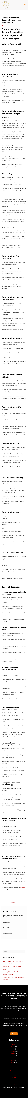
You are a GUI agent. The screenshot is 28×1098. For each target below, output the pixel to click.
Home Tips (13, 1058)
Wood (3, 25)
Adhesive (13, 1044)
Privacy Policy (14, 1082)
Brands (13, 1046)
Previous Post (14, 898)
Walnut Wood (7, 933)
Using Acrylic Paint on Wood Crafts (11, 972)
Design (13, 1049)
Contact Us (14, 1084)
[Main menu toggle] (25, 5)
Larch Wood (7, 928)
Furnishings (13, 1055)
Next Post (14, 902)
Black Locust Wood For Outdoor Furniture (13, 916)
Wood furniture (14, 1070)
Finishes (13, 1051)
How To (13, 1060)
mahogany (22, 887)
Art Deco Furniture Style (9, 974)
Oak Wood (6, 922)
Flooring (13, 1053)
